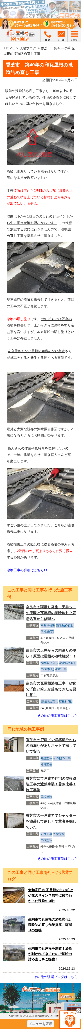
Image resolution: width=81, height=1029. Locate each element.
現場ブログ (27, 48)
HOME (9, 48)
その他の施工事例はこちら (57, 715)
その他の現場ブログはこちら (56, 977)
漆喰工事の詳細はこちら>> (27, 570)
